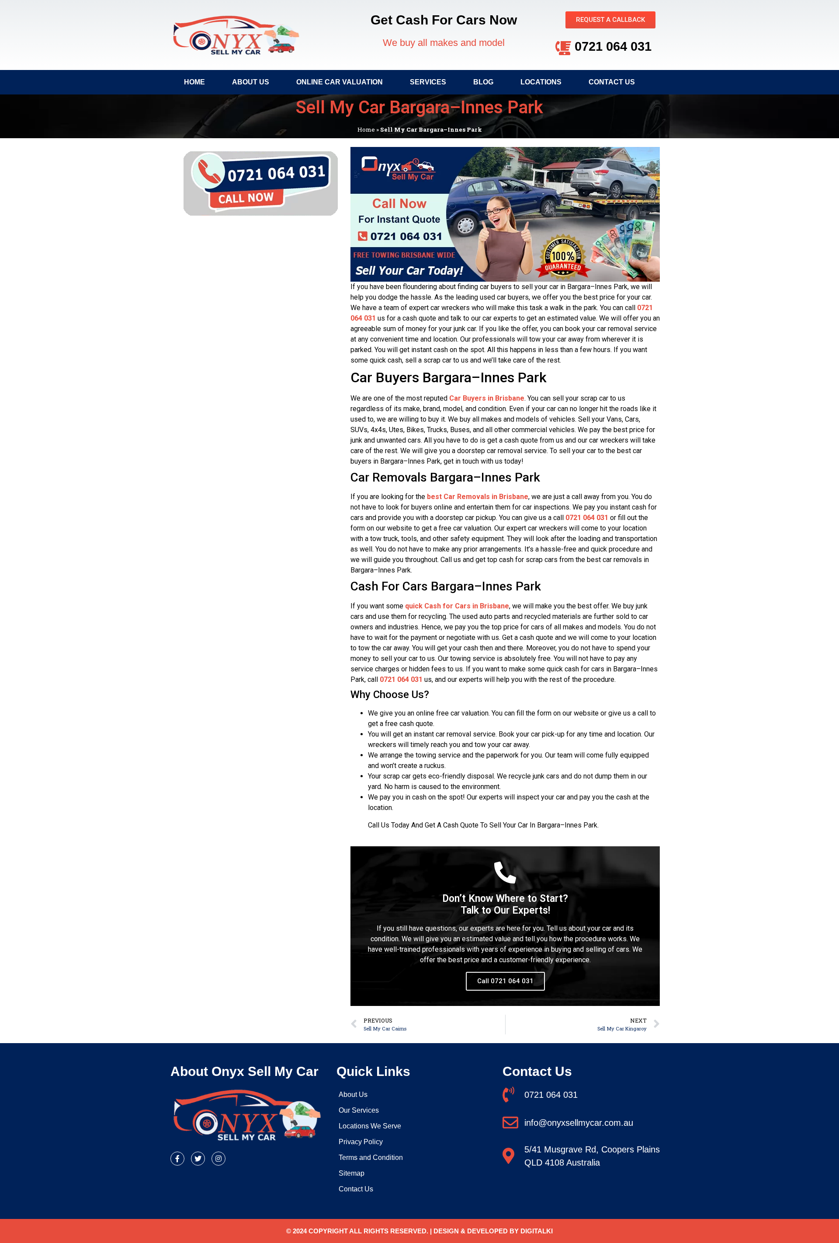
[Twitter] (198, 1159)
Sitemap (351, 1173)
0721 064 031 (613, 46)
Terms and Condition (371, 1157)
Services (428, 82)
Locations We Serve (370, 1126)
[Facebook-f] (177, 1159)
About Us (250, 82)
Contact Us (612, 82)
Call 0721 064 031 (505, 981)
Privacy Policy (361, 1141)
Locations (541, 82)
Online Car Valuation (339, 82)
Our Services (359, 1110)
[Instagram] (218, 1159)
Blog (483, 82)
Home (194, 82)
